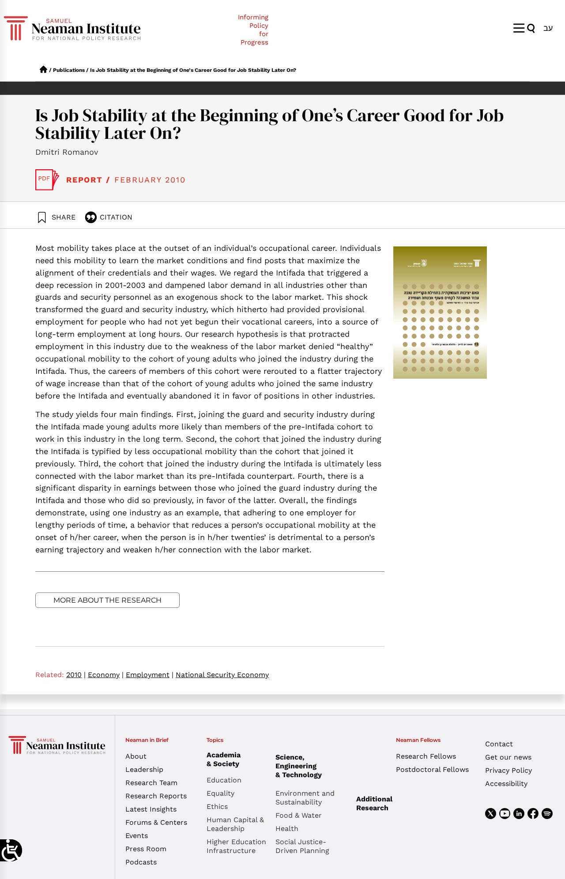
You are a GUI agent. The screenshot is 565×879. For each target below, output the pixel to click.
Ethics (217, 806)
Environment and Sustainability (305, 797)
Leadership (144, 769)
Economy (106, 674)
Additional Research (374, 803)
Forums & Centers (156, 822)
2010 (76, 674)
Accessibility (506, 783)
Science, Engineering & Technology (298, 766)
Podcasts (141, 862)
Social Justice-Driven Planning (302, 846)
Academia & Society (224, 759)
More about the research (107, 600)
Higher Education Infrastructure (236, 846)
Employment (149, 674)
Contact (499, 744)
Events (136, 835)
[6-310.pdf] (47, 179)
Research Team (151, 782)
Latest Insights (151, 809)
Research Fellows (426, 756)
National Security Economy (222, 674)
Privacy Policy (508, 770)
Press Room (145, 849)
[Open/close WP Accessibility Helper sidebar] (11, 850)
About (136, 756)
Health (286, 828)
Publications (69, 70)
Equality (220, 793)
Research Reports (156, 796)
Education (224, 780)
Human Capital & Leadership (235, 824)
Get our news (508, 757)
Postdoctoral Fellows (432, 769)
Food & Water (298, 815)
